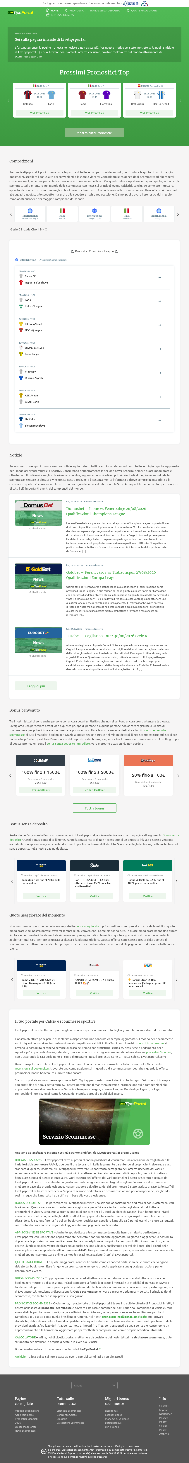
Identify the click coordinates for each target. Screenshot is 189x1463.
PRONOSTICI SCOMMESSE (32, 1303)
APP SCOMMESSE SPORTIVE (34, 1232)
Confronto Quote (67, 1414)
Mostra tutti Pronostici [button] (94, 132)
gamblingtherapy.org (123, 1449)
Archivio (20, 1356)
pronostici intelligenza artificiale (124, 1316)
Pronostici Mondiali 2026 (26, 1420)
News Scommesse (25, 1430)
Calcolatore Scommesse (70, 1422)
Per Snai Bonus (40, 790)
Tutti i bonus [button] (94, 808)
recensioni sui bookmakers (32, 1068)
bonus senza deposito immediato (68, 743)
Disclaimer (165, 1413)
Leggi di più (36, 686)
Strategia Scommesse (69, 1410)
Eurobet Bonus (113, 1414)
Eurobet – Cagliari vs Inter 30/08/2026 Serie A (106, 636)
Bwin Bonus (112, 1426)
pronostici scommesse (149, 1043)
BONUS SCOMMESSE (29, 1202)
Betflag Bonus (113, 1422)
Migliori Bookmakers (27, 1410)
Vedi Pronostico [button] (39, 113)
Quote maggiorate (144, 10)
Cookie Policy (163, 1427)
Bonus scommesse (62, 14)
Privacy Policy (163, 1419)
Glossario (62, 1418)
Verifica (41, 896)
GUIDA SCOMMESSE (28, 1278)
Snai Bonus (111, 1410)
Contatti (164, 1405)
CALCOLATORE (25, 1337)
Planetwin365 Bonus (117, 1418)
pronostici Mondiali (158, 1052)
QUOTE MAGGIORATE (29, 1262)
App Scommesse (24, 1414)
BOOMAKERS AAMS (28, 1160)
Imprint (163, 1409)
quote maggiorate (87, 926)
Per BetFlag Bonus (94, 790)
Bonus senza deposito (105, 10)
